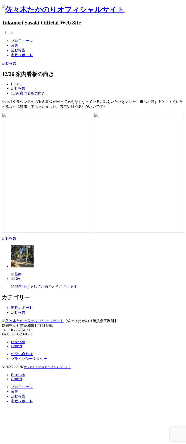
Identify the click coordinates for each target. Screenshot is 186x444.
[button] (4, 32)
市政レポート (22, 308)
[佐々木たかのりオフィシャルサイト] (63, 9)
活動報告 (18, 312)
